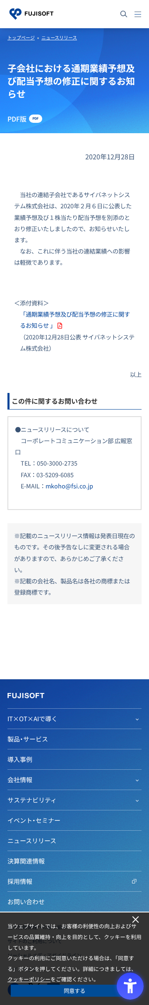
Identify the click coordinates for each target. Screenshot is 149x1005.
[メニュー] (138, 14)
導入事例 (19, 759)
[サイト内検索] (124, 14)
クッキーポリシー (28, 979)
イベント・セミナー (33, 820)
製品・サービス (27, 739)
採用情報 (19, 881)
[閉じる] (135, 920)
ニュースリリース (59, 37)
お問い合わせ (26, 901)
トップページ (21, 37)
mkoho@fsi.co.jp (69, 485)
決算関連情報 (26, 861)
